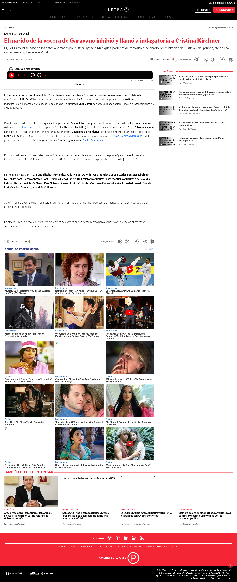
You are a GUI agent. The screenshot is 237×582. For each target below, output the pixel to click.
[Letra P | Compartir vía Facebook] (213, 59)
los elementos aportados (31, 127)
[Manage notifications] (230, 565)
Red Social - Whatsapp (141, 538)
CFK (39, 2)
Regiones (58, 17)
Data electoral (115, 17)
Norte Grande (146, 546)
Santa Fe (108, 546)
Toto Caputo (59, 2)
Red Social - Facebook (117, 538)
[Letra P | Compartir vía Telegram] (222, 59)
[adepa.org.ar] (34, 574)
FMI (47, 2)
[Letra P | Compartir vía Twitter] (205, 59)
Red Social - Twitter (109, 538)
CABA (98, 546)
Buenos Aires (87, 546)
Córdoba (132, 546)
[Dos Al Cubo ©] (14, 574)
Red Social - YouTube (133, 538)
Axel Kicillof (75, 2)
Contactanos (98, 538)
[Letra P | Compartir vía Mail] (230, 59)
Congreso (175, 546)
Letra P (11, 27)
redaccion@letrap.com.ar (219, 575)
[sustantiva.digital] (47, 574)
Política (61, 546)
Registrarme (226, 9)
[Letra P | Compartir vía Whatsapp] (197, 59)
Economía (73, 546)
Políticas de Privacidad (220, 578)
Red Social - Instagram (125, 538)
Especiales (84, 17)
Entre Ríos (120, 546)
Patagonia (161, 546)
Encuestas (147, 17)
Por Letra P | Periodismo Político (18, 59)
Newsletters (176, 17)
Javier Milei (27, 2)
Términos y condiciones (199, 578)
